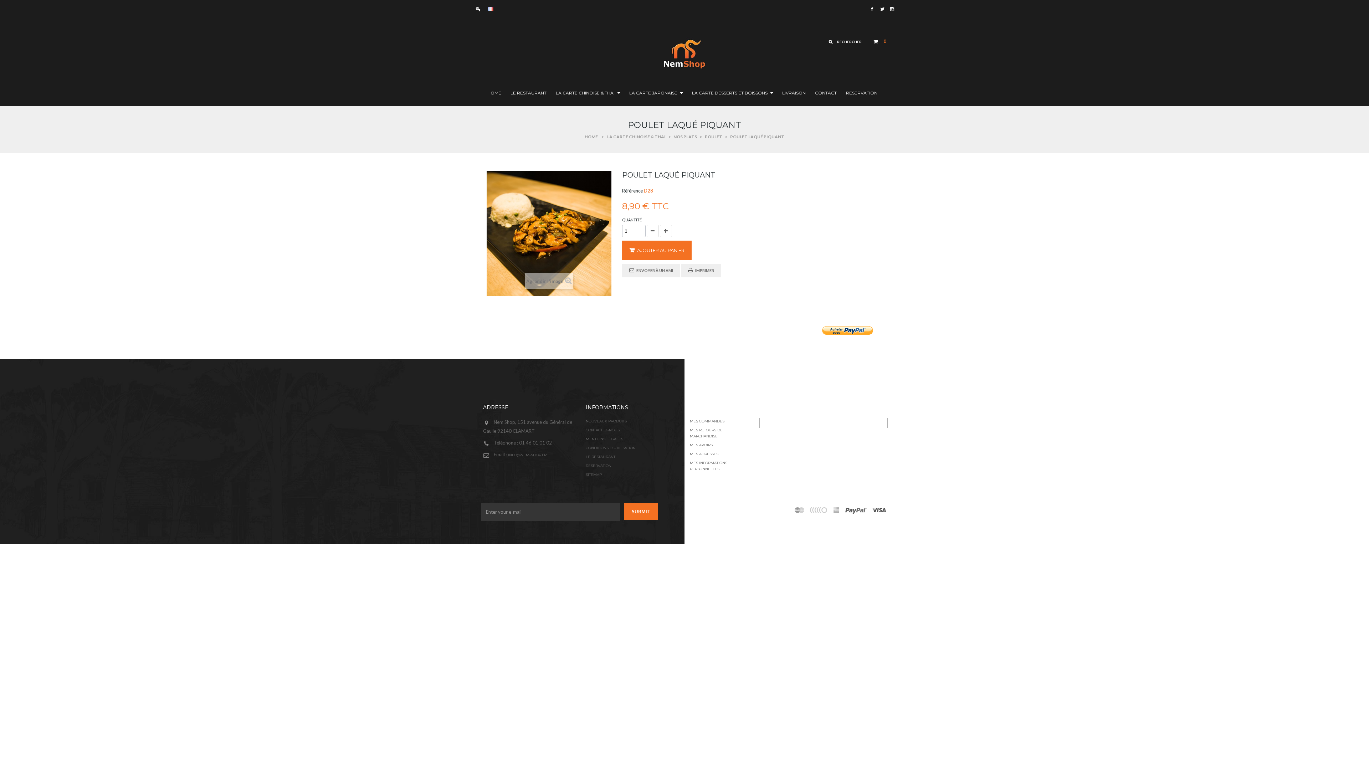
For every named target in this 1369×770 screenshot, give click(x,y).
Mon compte (709, 407)
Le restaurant (600, 457)
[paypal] (819, 510)
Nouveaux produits (606, 421)
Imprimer (704, 270)
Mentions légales (604, 439)
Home (591, 136)
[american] (836, 510)
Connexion (480, 9)
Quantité (632, 219)
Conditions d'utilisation (611, 448)
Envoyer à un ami (654, 270)
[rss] (800, 510)
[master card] (856, 510)
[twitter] (881, 9)
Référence (632, 191)
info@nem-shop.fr (527, 455)
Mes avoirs (701, 445)
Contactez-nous (603, 430)
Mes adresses (704, 454)
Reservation (598, 465)
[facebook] (872, 9)
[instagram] (891, 9)
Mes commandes (707, 421)
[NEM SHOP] (651, 53)
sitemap (594, 474)
